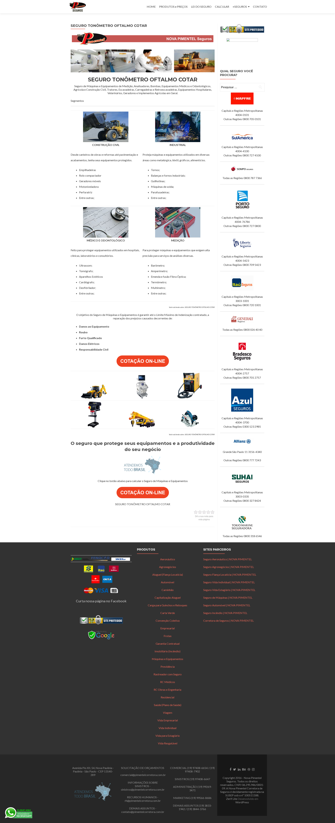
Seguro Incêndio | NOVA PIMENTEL (225, 613)
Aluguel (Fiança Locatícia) (167, 574)
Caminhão (168, 589)
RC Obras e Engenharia (167, 689)
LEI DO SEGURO (201, 6)
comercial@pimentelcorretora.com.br (143, 774)
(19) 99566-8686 (201, 797)
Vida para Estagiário (167, 735)
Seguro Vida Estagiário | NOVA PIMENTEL (229, 589)
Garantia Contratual (168, 643)
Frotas (168, 636)
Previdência (168, 666)
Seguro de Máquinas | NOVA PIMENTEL (227, 597)
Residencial (167, 697)
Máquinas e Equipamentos (167, 659)
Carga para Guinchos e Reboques (167, 605)
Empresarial (167, 628)
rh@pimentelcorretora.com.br (143, 800)
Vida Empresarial (167, 720)
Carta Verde (167, 613)
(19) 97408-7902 (200, 769)
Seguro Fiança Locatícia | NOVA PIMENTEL (229, 574)
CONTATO (260, 6)
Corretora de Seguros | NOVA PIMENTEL (228, 620)
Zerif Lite (232, 798)
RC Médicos (167, 682)
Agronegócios (167, 566)
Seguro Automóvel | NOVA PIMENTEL (226, 605)
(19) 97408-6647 (199, 779)
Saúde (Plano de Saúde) (167, 705)
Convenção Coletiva (168, 620)
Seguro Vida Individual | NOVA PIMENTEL (229, 582)
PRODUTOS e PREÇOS (173, 6)
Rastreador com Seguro (168, 674)
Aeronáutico (167, 559)
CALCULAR (222, 6)
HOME (151, 6)
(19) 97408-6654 (197, 767)
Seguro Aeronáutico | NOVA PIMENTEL (227, 559)
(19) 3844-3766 (196, 809)
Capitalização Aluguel (168, 597)
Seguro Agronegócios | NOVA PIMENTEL (228, 566)
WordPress (242, 802)
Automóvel (167, 582)
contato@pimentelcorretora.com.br (142, 811)
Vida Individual (167, 728)
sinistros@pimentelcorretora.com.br (143, 789)
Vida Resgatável (167, 743)
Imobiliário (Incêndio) (167, 651)
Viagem (167, 712)
